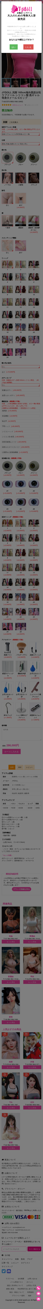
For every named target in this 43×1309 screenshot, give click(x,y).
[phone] (38, 1288)
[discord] (38, 1299)
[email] (38, 1293)
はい (14, 46)
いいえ (28, 46)
